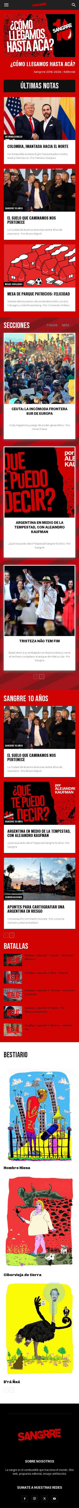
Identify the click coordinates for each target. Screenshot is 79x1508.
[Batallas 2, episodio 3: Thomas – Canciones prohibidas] (13, 995)
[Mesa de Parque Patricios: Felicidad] (39, 265)
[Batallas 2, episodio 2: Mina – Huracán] (13, 977)
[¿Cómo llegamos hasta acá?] (39, 35)
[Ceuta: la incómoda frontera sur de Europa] (39, 369)
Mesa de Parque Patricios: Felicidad (38, 294)
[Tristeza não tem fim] (39, 601)
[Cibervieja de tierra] (39, 1222)
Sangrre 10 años (14, 208)
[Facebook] (24, 1498)
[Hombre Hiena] (39, 1115)
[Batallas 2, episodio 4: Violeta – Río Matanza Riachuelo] (13, 1012)
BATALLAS (16, 946)
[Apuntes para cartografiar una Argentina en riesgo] (39, 879)
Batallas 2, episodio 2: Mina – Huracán (46, 972)
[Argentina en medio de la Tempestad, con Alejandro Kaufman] (39, 482)
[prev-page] (36, 676)
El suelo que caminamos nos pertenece (31, 220)
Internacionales (13, 136)
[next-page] (42, 676)
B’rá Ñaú (12, 1382)
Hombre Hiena (17, 1168)
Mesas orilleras (13, 284)
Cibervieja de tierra (23, 1275)
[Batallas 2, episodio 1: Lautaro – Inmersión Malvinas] (13, 960)
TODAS (52, 325)
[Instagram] (34, 1498)
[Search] (74, 5)
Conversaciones (13, 897)
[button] (6, 5)
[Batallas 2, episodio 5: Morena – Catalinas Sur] (13, 1030)
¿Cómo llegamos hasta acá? (42, 64)
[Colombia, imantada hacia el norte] (39, 118)
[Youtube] (54, 1498)
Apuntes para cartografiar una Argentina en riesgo (35, 909)
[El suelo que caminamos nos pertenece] (39, 190)
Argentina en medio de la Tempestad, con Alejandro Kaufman (39, 527)
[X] (44, 1498)
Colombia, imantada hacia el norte (37, 146)
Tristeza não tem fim (39, 641)
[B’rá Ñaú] (39, 1329)
